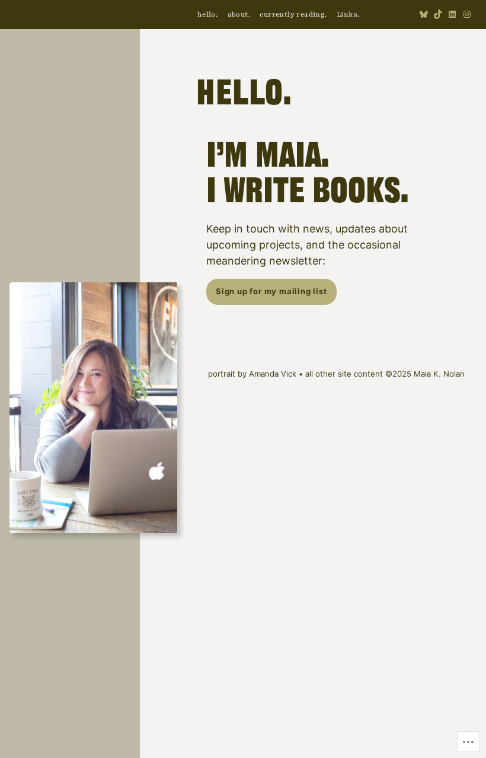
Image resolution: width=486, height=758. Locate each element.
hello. (244, 95)
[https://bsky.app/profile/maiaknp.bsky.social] (424, 14)
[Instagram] (467, 14)
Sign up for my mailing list (271, 291)
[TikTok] (438, 14)
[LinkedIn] (452, 14)
